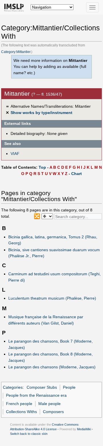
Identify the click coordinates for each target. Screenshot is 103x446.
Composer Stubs (42, 387)
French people (19, 403)
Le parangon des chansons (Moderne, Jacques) (52, 367)
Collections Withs (21, 411)
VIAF (15, 153)
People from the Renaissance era (36, 395)
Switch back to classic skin (28, 433)
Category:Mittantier (15, 52)
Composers (53, 411)
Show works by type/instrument (41, 112)
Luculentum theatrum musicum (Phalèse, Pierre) (52, 298)
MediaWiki (84, 429)
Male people (49, 403)
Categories (13, 387)
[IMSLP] (15, 7)
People (69, 387)
